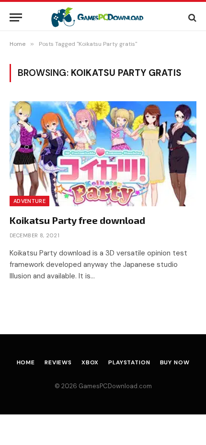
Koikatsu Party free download (77, 220)
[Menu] (16, 17)
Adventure (29, 201)
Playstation (129, 362)
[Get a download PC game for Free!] (103, 17)
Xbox (90, 362)
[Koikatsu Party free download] (103, 153)
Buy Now (175, 362)
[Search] (191, 17)
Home (26, 362)
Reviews (58, 362)
